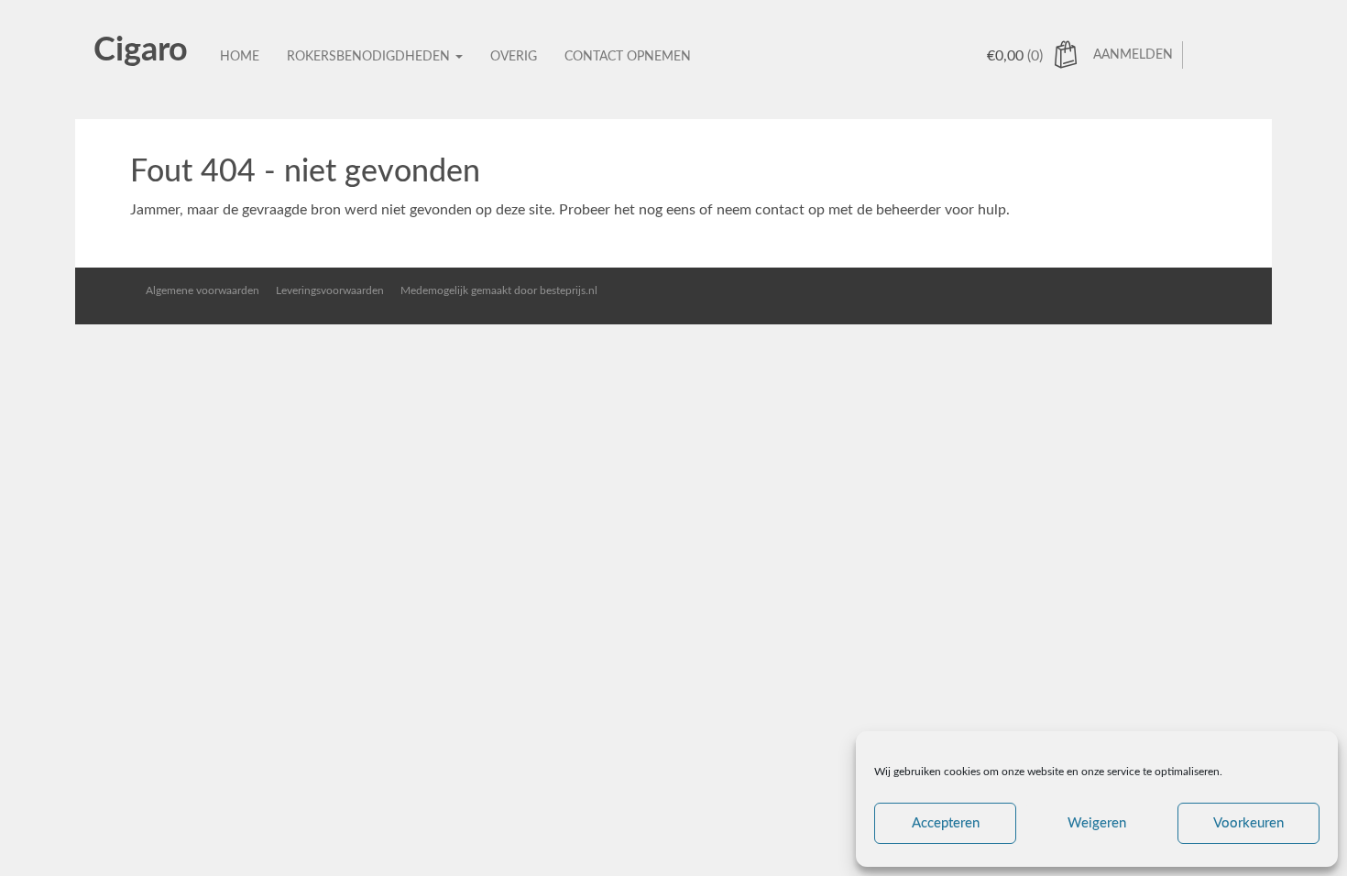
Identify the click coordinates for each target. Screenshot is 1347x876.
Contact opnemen (627, 56)
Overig (513, 56)
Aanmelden (1133, 55)
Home (239, 56)
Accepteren (946, 823)
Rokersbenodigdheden (370, 56)
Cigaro (140, 50)
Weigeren (1097, 823)
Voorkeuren (1248, 823)
